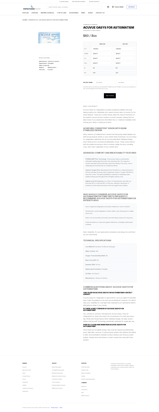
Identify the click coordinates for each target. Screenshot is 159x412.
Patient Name (88, 82)
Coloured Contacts (57, 379)
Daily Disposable (56, 367)
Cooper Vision (26, 376)
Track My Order (85, 367)
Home (24, 20)
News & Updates (85, 373)
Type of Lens (61, 13)
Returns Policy (85, 395)
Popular (25, 13)
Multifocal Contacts (57, 388)
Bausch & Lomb (26, 370)
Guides (90, 13)
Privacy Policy (54, 407)
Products (33, 20)
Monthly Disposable (57, 373)
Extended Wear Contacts (58, 385)
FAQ (82, 392)
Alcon (23, 373)
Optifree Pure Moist (129, 332)
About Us (83, 386)
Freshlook (25, 382)
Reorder (131, 7)
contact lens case (119, 337)
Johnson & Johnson (27, 388)
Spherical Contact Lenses (59, 376)
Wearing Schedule (47, 13)
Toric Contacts (56, 382)
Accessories (73, 13)
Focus (24, 379)
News (83, 13)
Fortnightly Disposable (58, 370)
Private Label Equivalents (88, 379)
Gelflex (24, 385)
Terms (60, 407)
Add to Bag (110, 95)
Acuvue (24, 367)
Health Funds (84, 370)
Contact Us (100, 13)
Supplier (35, 13)
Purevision (25, 391)
